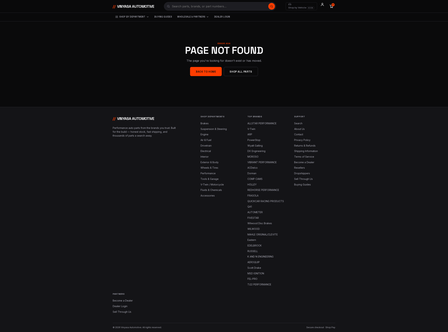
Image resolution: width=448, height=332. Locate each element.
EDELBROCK (254, 245)
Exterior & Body (210, 162)
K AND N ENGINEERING (260, 256)
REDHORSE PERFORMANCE (263, 189)
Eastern (251, 239)
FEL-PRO (252, 278)
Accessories (208, 195)
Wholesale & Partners (191, 16)
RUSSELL (252, 251)
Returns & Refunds (305, 145)
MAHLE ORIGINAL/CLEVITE (262, 234)
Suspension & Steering (214, 128)
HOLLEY (252, 184)
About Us (299, 128)
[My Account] (322, 6)
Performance (208, 173)
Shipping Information (306, 151)
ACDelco (252, 167)
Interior (205, 156)
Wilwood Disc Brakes (259, 223)
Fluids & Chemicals (211, 189)
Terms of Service (304, 156)
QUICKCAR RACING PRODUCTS (265, 201)
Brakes (205, 123)
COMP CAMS (254, 178)
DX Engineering (256, 151)
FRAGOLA (252, 195)
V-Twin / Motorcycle (212, 184)
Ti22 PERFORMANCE (259, 284)
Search (298, 123)
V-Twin (251, 128)
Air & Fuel (206, 139)
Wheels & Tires (209, 167)
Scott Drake (254, 267)
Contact (298, 134)
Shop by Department (132, 16)
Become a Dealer (304, 162)
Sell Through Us (303, 178)
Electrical (206, 151)
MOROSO (252, 156)
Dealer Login (222, 16)
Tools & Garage (210, 178)
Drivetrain (206, 145)
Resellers (299, 167)
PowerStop (253, 139)
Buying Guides (163, 16)
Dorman (251, 173)
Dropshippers (302, 173)
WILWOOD (253, 228)
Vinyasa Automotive (133, 6)
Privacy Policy (302, 139)
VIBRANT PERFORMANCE (262, 162)
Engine (204, 134)
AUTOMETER (255, 212)
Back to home (206, 71)
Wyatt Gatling (255, 145)
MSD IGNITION (255, 273)
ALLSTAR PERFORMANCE (261, 123)
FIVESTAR (253, 217)
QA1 (249, 206)
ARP (249, 134)
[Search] (271, 6)
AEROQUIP (253, 262)
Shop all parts (241, 71)
